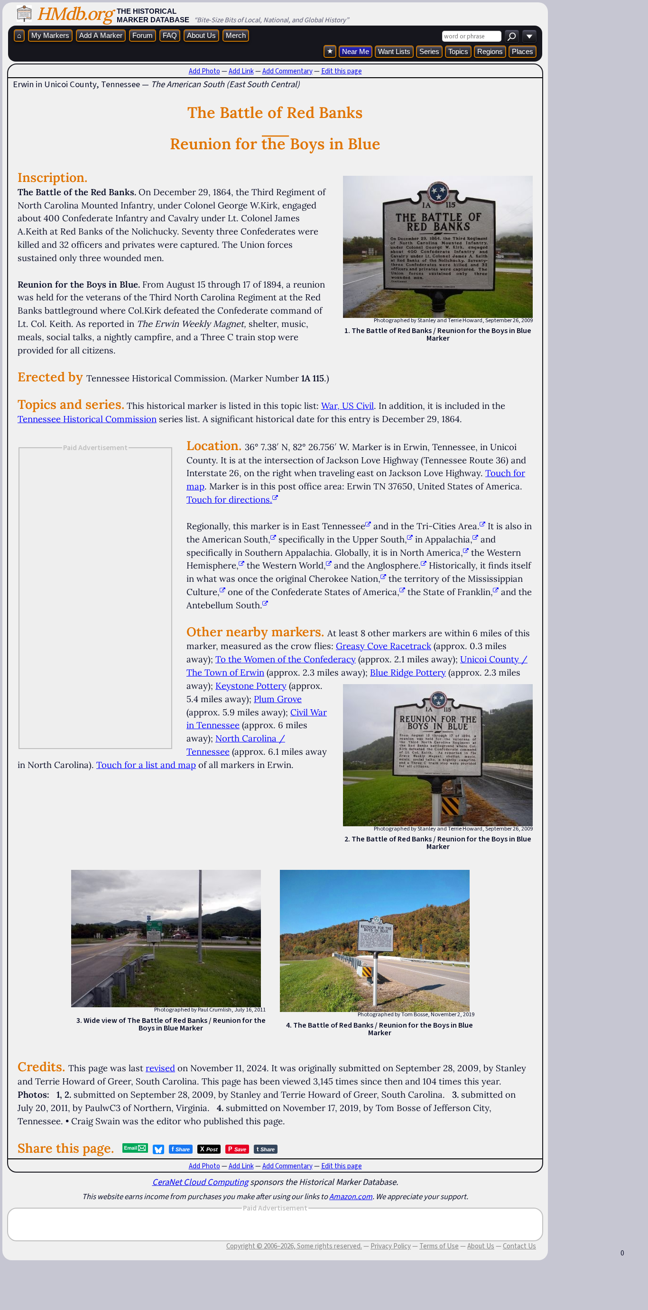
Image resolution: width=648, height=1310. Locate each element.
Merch (236, 35)
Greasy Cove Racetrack (383, 645)
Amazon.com (350, 1196)
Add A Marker (100, 35)
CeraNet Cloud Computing (200, 1182)
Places (522, 51)
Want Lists (394, 51)
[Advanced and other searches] (529, 36)
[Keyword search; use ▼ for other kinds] (512, 36)
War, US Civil (347, 405)
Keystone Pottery (251, 685)
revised (160, 1068)
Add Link (241, 71)
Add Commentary (287, 71)
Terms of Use (439, 1246)
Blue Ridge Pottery (408, 672)
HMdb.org (74, 13)
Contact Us (519, 1246)
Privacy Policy (390, 1246)
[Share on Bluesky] (158, 1149)
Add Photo (204, 71)
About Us (201, 35)
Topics (458, 51)
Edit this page (341, 71)
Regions (490, 51)
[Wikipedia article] (368, 526)
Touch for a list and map (146, 764)
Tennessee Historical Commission (87, 419)
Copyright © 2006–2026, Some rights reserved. (294, 1246)
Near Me (355, 51)
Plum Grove (278, 699)
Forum (142, 35)
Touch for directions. (229, 499)
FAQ (170, 35)
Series (429, 51)
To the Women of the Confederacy (285, 659)
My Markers (50, 35)
